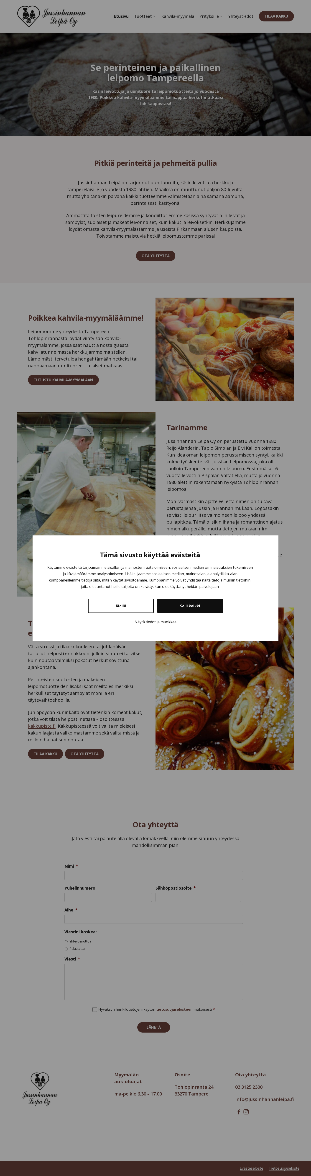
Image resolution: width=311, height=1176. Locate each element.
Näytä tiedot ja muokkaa (155, 621)
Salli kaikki (190, 605)
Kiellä (121, 605)
